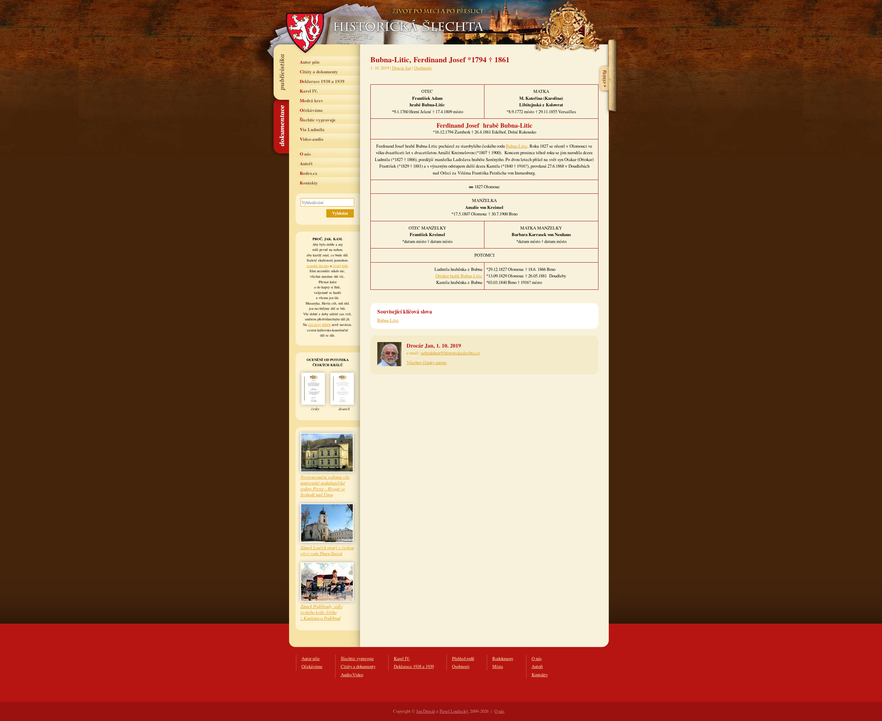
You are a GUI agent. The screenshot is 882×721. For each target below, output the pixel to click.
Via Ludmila (312, 129)
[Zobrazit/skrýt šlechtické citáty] (604, 61)
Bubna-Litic (516, 146)
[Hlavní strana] (407, 17)
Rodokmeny (502, 658)
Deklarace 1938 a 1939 (322, 81)
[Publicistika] (281, 71)
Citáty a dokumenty (319, 71)
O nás (305, 153)
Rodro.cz (308, 173)
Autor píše (310, 62)
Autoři (306, 163)
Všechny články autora (427, 362)
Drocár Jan (401, 68)
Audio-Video (352, 674)
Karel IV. (309, 90)
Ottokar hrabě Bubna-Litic (458, 276)
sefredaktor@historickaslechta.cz (450, 353)
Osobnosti (423, 68)
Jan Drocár (425, 711)
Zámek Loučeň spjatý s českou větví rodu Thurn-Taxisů (327, 550)
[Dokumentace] (281, 126)
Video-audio (312, 139)
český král (340, 265)
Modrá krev (311, 100)
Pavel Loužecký (454, 711)
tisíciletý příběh (319, 324)
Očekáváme (311, 110)
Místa (497, 666)
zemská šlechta (318, 265)
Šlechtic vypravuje (318, 119)
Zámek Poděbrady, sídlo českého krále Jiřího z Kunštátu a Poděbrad (321, 612)
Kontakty (309, 182)
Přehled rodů (463, 658)
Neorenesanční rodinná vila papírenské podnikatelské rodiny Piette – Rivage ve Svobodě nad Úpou (324, 485)
